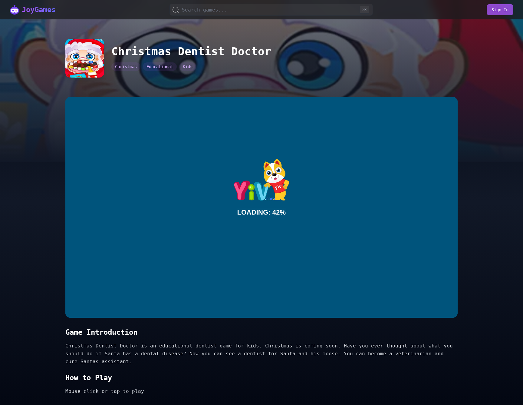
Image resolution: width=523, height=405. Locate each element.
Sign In (500, 9)
